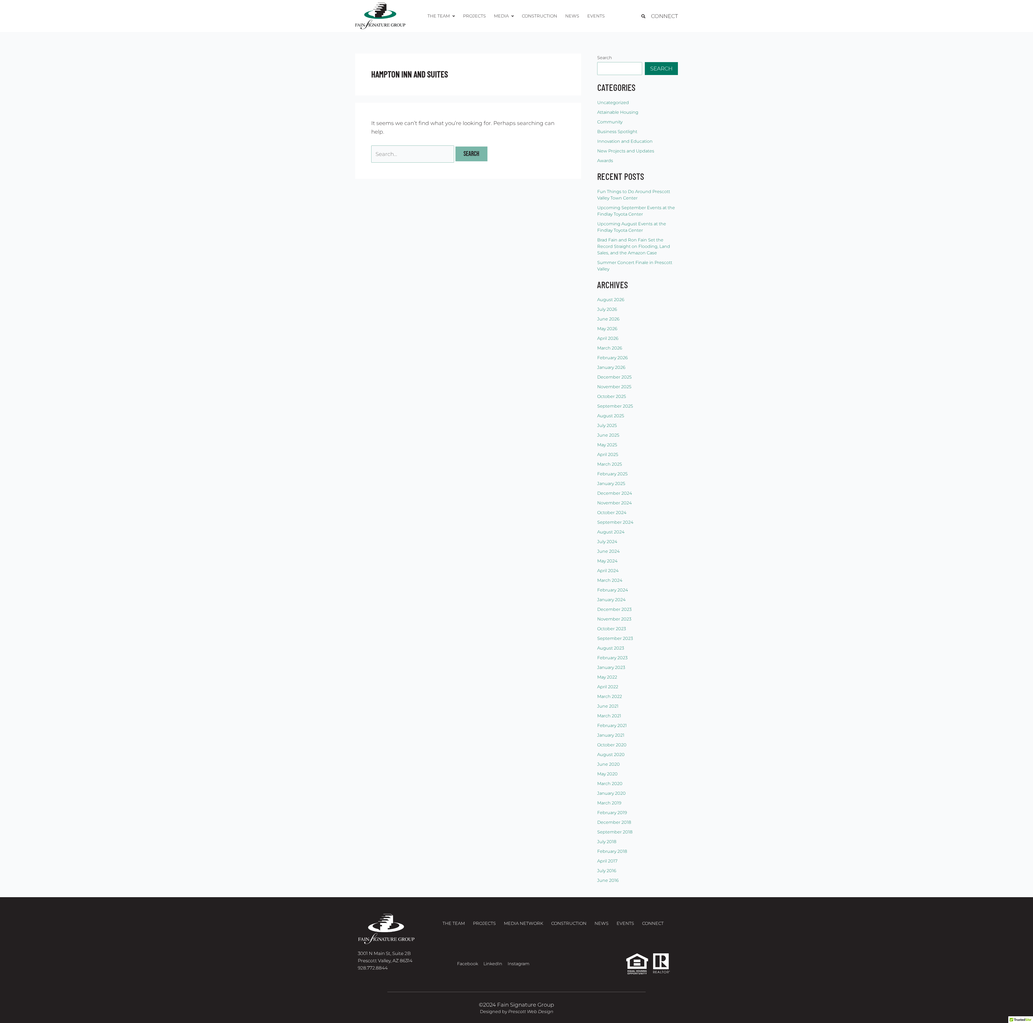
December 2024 (614, 493)
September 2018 (614, 832)
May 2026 (607, 328)
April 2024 (607, 570)
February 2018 (612, 851)
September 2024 (615, 522)
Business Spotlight (617, 131)
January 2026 (611, 367)
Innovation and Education (625, 141)
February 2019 (612, 812)
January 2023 (611, 667)
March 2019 (609, 802)
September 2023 (615, 638)
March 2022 (609, 696)
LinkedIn (492, 963)
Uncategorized (613, 102)
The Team (454, 923)
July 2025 (607, 425)
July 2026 (607, 309)
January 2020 (611, 793)
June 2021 (607, 706)
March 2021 (609, 715)
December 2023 (614, 609)
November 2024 (614, 502)
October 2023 (611, 628)
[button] (441, 16)
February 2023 (612, 657)
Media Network (523, 923)
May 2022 (607, 677)
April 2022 (607, 686)
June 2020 (608, 764)
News (572, 16)
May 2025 (607, 444)
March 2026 (609, 348)
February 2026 (612, 357)
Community (609, 121)
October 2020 (612, 744)
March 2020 (609, 783)
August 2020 (611, 754)
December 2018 (614, 822)
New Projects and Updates (625, 151)
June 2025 (608, 435)
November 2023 (614, 619)
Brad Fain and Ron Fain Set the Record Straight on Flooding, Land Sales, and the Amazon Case (633, 246)
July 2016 (606, 870)
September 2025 (615, 406)
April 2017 (607, 861)
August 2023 (610, 648)
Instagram (518, 963)
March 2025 (609, 464)
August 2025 (610, 415)
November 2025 (614, 386)
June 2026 (608, 319)
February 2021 (612, 725)
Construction (539, 16)
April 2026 (607, 338)
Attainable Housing (617, 112)
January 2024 (611, 599)
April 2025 (607, 454)
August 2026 (610, 299)
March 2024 (609, 580)
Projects (474, 16)
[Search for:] (413, 154)
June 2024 (608, 551)
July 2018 (606, 841)
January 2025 (611, 483)
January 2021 (610, 735)
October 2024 (611, 512)
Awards (605, 160)
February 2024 (612, 590)
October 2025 (611, 396)
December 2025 (614, 377)
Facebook (467, 963)
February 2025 (612, 473)
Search (604, 57)
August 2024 (610, 531)
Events (596, 16)
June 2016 (608, 880)
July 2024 (607, 541)
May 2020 (607, 773)
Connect (664, 16)
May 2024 (607, 561)
